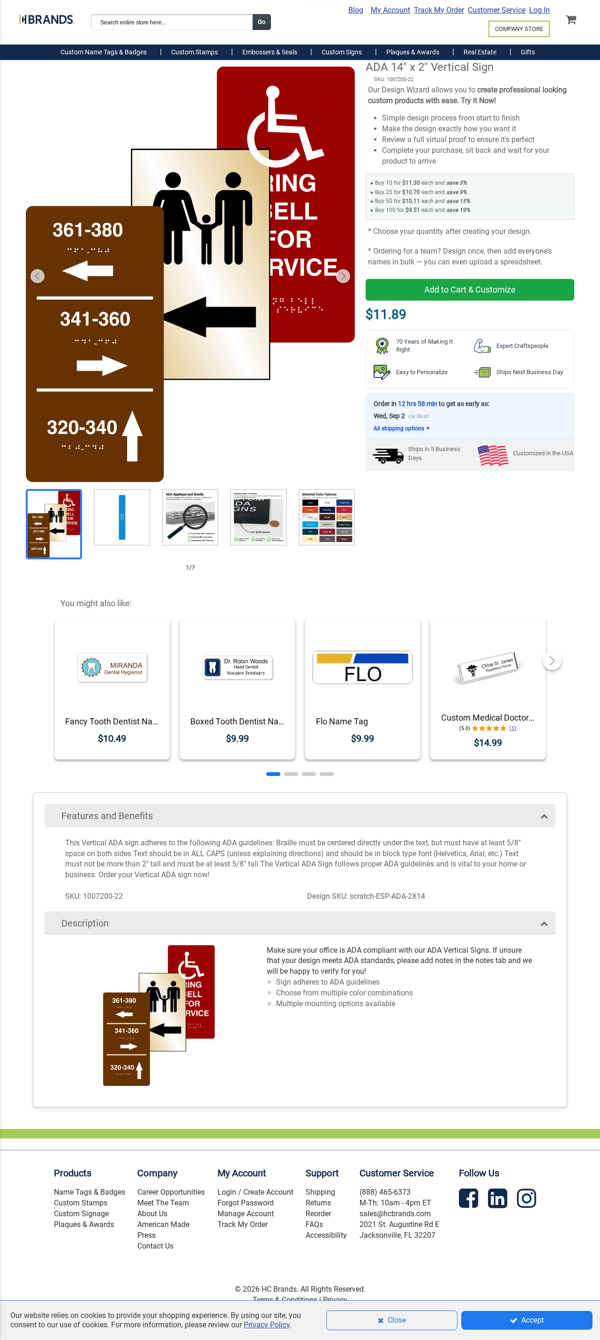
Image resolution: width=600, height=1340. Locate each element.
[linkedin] (499, 1200)
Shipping (320, 1192)
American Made (163, 1224)
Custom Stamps (80, 1202)
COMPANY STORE (519, 28)
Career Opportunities (171, 1192)
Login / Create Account (255, 1192)
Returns (318, 1202)
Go (261, 21)
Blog (355, 10)
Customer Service (496, 10)
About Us (152, 1213)
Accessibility (326, 1235)
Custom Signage (81, 1213)
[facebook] (469, 1200)
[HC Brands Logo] (47, 17)
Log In (539, 10)
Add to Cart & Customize (470, 289)
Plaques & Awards (84, 1224)
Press (146, 1235)
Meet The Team (163, 1202)
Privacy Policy (267, 1324)
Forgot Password (246, 1202)
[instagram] (528, 1200)
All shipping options (402, 428)
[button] (273, 774)
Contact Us (155, 1246)
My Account (390, 10)
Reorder (318, 1213)
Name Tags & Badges (89, 1192)
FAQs (314, 1224)
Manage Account (246, 1213)
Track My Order (439, 10)
